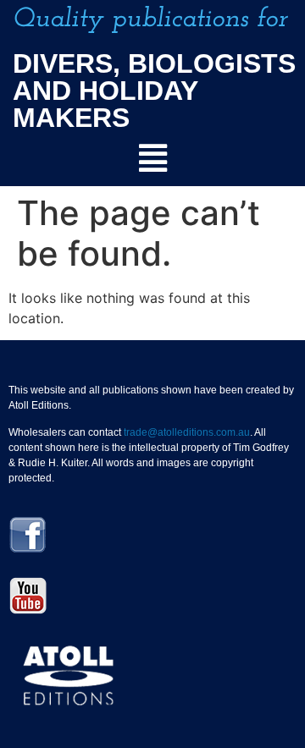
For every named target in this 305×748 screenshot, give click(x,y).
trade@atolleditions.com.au (187, 432)
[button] (152, 158)
